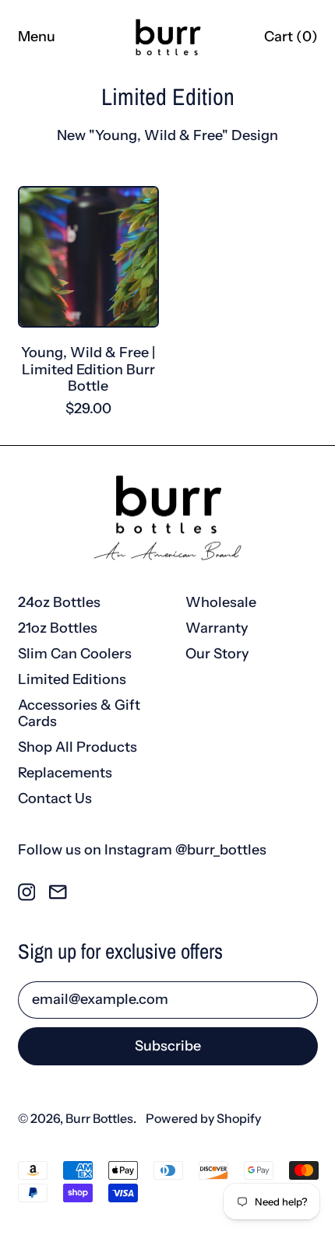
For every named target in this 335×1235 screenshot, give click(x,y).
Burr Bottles (99, 1118)
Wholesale (220, 602)
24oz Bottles (59, 602)
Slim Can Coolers (75, 653)
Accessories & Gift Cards (79, 713)
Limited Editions (72, 679)
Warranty (217, 628)
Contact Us (55, 798)
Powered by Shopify (203, 1118)
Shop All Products (77, 747)
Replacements (65, 772)
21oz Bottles (57, 628)
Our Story (217, 653)
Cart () (290, 40)
